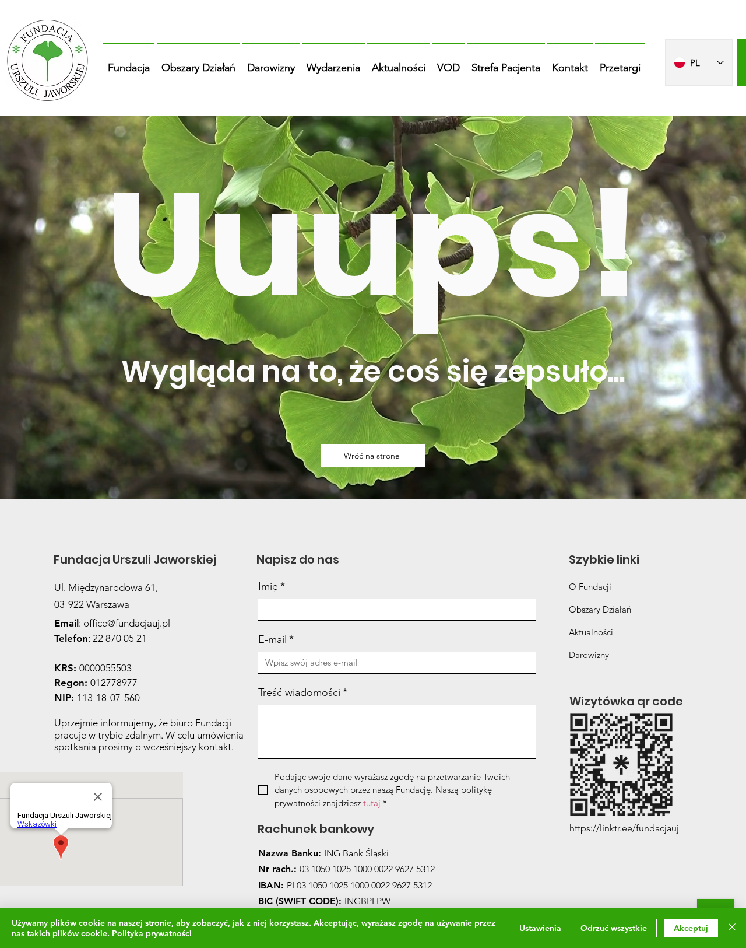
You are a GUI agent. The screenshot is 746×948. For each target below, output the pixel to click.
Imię (271, 586)
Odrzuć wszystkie (613, 928)
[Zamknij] (732, 928)
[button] (129, 62)
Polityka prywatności (152, 933)
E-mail (276, 639)
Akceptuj (691, 928)
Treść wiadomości (302, 692)
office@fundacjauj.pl (126, 623)
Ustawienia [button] (540, 928)
